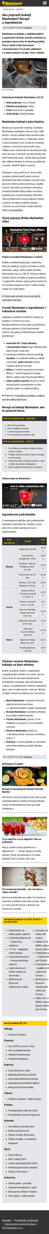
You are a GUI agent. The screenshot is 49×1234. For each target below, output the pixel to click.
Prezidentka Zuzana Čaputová (24, 1114)
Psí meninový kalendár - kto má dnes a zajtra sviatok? (22, 890)
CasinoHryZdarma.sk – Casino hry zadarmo (20, 942)
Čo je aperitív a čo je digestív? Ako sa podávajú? (21, 840)
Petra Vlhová (15, 1155)
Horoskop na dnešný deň (21, 1126)
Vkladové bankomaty (19, 1054)
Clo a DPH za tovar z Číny (21, 1046)
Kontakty (6, 1220)
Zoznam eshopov (17, 1034)
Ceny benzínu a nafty (19, 1070)
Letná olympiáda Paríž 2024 (22, 1163)
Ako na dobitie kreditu (19, 1050)
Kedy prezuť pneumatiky (21, 1087)
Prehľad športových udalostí (22, 1167)
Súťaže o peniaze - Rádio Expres (24, 1099)
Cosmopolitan (15, 210)
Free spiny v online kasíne (21, 1195)
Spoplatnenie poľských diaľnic (23, 1083)
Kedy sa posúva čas (18, 1130)
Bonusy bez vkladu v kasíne (22, 1191)
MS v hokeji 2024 (17, 1159)
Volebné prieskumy (18, 1058)
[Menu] (45, 3)
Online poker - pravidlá (19, 1183)
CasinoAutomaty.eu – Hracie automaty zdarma (19, 960)
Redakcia (28, 28)
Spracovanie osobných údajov (20, 1224)
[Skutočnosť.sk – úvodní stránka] (12, 3)
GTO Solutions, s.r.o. (12, 1227)
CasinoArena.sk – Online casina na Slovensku (18, 972)
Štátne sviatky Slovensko (21, 1134)
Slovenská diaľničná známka (23, 1078)
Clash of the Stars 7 (18, 1171)
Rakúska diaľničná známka (22, 1074)
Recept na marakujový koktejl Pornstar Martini (22, 790)
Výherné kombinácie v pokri (22, 1187)
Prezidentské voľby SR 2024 (22, 1110)
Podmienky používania (26, 1220)
